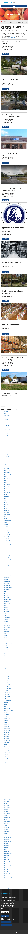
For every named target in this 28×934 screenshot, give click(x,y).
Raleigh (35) (6, 734)
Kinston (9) (6, 635)
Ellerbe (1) (6, 524)
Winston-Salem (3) (8, 877)
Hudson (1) (6, 609)
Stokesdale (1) (7, 809)
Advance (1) (6, 413)
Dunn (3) (6, 508)
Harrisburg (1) (7, 579)
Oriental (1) (6, 714)
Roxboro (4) (6, 762)
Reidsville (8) (6, 742)
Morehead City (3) (8, 688)
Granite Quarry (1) (8, 561)
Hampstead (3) (7, 573)
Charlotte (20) (7, 472)
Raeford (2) (6, 732)
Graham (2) (6, 557)
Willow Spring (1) (7, 863)
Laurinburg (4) (7, 645)
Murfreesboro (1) (7, 700)
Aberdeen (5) (6, 411)
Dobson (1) (6, 504)
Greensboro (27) (7, 563)
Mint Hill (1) (6, 682)
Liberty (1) (6, 653)
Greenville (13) (7, 565)
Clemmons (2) (7, 478)
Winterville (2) (7, 880)
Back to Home (6, 21)
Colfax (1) (6, 482)
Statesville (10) (7, 807)
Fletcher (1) (6, 536)
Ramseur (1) (6, 736)
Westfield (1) (6, 855)
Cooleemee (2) (7, 492)
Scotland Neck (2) (7, 771)
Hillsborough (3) (7, 599)
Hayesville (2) (7, 583)
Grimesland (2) (7, 569)
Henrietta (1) (6, 589)
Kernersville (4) (7, 631)
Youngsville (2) (7, 886)
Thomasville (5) (7, 827)
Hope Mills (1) (7, 607)
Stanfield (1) (6, 803)
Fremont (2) (6, 542)
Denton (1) (6, 502)
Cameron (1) (6, 458)
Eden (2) (5, 516)
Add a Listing (5, 912)
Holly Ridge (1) (7, 603)
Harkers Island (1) (7, 575)
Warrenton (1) (7, 843)
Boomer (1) (6, 446)
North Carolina (17, 22)
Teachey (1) (6, 825)
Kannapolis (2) (7, 625)
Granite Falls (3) (7, 559)
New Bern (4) (6, 702)
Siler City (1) (6, 779)
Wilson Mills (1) (7, 871)
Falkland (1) (6, 528)
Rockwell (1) (6, 754)
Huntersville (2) (7, 611)
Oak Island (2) (7, 712)
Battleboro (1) (7, 429)
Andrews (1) (6, 417)
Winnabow (24, 22)
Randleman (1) (7, 738)
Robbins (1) (6, 750)
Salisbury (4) (6, 764)
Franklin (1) (6, 538)
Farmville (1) (6, 532)
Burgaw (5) (6, 454)
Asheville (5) (6, 425)
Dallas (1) (6, 500)
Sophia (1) (6, 789)
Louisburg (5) (7, 664)
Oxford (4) (6, 716)
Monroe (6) (6, 686)
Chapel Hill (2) (7, 470)
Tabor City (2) (7, 821)
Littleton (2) (6, 660)
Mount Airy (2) (7, 692)
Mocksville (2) (7, 684)
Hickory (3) (6, 591)
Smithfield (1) (6, 783)
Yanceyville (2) (7, 884)
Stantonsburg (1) (7, 805)
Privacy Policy (5, 916)
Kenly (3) (6, 629)
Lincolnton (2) (7, 658)
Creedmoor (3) (7, 494)
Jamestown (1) (7, 617)
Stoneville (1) (6, 811)
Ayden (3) (6, 427)
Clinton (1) (6, 480)
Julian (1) (6, 623)
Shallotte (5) (6, 775)
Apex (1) (5, 421)
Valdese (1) (6, 831)
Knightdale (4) (7, 639)
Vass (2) (5, 835)
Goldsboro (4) (7, 555)
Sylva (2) (6, 819)
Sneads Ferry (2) (7, 785)
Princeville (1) (7, 728)
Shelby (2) (6, 777)
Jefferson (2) (6, 621)
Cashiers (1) (6, 466)
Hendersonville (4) (8, 587)
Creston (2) (6, 496)
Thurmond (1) (7, 829)
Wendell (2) (6, 851)
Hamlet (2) (6, 571)
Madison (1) (6, 666)
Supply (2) (6, 815)
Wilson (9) (6, 869)
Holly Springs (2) (7, 605)
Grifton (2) (6, 567)
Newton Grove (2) (7, 708)
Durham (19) (6, 510)
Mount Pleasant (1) (8, 696)
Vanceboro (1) (7, 833)
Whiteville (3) (6, 859)
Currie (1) (6, 498)
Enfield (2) (6, 526)
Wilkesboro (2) (7, 861)
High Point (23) (7, 597)
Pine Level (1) (7, 720)
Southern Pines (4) (8, 791)
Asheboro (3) (6, 423)
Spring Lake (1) (7, 801)
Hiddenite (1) (6, 593)
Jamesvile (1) (7, 619)
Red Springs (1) (7, 740)
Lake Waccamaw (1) (8, 643)
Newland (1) (6, 704)
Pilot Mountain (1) (7, 718)
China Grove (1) (7, 474)
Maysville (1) (6, 674)
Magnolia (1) (6, 668)
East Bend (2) (7, 514)
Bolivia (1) (6, 444)
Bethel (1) (6, 438)
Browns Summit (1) (8, 452)
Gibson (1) (6, 551)
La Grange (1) (7, 641)
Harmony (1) (6, 577)
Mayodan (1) (6, 672)
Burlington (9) (7, 456)
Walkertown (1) (7, 839)
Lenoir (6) (6, 649)
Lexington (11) (7, 651)
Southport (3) (6, 793)
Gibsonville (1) (7, 553)
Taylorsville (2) (7, 823)
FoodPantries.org (6, 922)
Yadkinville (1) (7, 882)
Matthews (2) (6, 670)
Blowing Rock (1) (7, 440)
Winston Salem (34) (8, 875)
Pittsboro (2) (6, 726)
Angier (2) (6, 419)
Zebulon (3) (6, 888)
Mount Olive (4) (7, 694)
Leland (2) (6, 647)
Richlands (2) (6, 744)
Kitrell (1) (6, 637)
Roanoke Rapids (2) (8, 748)
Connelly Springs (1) (8, 490)
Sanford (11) (6, 766)
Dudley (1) (6, 506)
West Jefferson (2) (8, 853)
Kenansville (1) (7, 627)
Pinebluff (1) (6, 722)
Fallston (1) (6, 530)
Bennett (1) (6, 433)
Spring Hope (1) (7, 799)
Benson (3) (6, 435)
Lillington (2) (6, 655)
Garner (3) (6, 546)
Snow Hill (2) (6, 787)
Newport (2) (6, 706)
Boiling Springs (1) (8, 442)
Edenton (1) (6, 518)
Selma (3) (6, 773)
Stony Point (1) (7, 813)
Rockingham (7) (7, 752)
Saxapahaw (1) (7, 769)
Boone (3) (6, 448)
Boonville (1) (6, 450)
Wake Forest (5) (7, 837)
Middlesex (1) (7, 678)
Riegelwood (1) (7, 746)
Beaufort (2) (6, 431)
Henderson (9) (7, 585)
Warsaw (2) (6, 845)
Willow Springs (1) (7, 865)
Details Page (5, 53)
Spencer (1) (6, 797)
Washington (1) (7, 847)
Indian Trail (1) (7, 613)
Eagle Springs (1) (7, 512)
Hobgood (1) (6, 601)
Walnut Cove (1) (7, 841)
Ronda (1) (6, 758)
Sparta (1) (6, 795)
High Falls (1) (7, 595)
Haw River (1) (7, 581)
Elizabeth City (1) (7, 520)
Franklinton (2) (7, 540)
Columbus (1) (7, 484)
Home (11, 22)
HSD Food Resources (6, 924)
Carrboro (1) (6, 460)
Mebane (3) (6, 676)
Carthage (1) (6, 462)
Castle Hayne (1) (7, 468)
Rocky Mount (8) (7, 756)
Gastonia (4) (6, 549)
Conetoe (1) (6, 488)
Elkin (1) (5, 522)
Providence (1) (7, 730)
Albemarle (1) (7, 415)
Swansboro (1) (7, 817)
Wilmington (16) (7, 867)
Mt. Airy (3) (6, 698)
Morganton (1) (7, 690)
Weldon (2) (6, 849)
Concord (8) (6, 486)
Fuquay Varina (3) (7, 544)
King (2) (5, 633)
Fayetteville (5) (7, 534)
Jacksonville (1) (7, 615)
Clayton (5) (6, 476)
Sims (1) (5, 781)
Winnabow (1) (7, 873)
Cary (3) (5, 464)
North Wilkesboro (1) (8, 710)
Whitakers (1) (7, 857)
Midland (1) (6, 680)
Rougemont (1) (7, 760)
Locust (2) (6, 662)
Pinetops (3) (6, 724)
